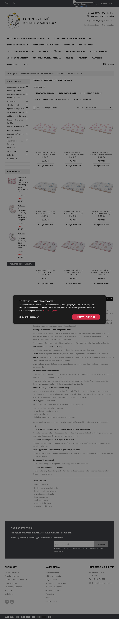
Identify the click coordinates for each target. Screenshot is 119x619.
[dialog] (59, 309)
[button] (29, 317)
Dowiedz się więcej (50, 310)
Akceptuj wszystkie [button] (86, 317)
